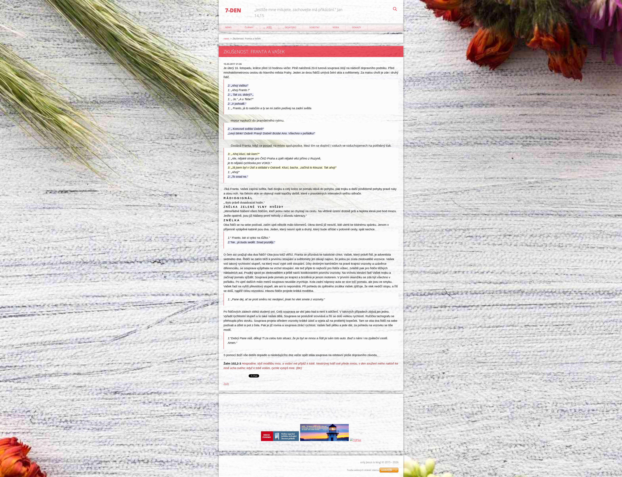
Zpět (226, 384)
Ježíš (269, 27)
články (249, 27)
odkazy (356, 27)
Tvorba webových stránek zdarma (363, 470)
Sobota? (314, 27)
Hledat (395, 9)
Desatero (290, 27)
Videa (336, 27)
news (228, 27)
